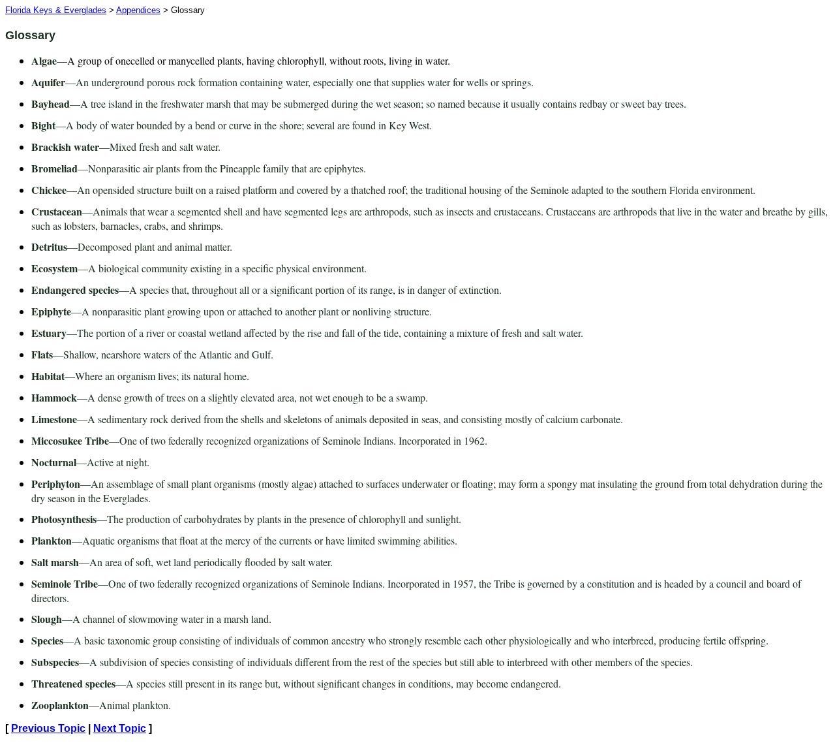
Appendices (138, 10)
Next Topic (119, 728)
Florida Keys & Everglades (55, 10)
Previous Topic (48, 728)
